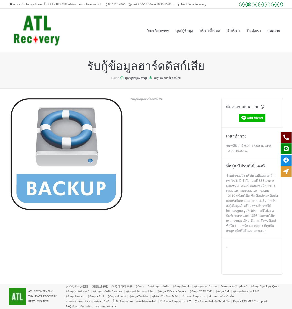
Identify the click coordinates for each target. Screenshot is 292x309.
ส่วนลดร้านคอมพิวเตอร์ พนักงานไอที (87, 301)
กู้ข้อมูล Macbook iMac (140, 291)
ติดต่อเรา (254, 30)
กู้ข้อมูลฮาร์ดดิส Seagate (108, 291)
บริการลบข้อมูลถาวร (193, 296)
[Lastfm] (261, 4)
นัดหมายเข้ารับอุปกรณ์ (233, 286)
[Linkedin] (254, 4)
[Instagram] (248, 4)
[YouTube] (267, 4)
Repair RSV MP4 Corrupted (250, 301)
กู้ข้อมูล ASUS (96, 296)
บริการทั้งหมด (210, 30)
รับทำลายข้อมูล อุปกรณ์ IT (175, 301)
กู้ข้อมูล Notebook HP (246, 291)
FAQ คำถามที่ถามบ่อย (79, 306)
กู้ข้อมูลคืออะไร (181, 286)
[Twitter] (273, 4)
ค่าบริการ (233, 30)
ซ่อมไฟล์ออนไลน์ (146, 301)
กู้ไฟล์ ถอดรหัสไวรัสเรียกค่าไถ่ (212, 301)
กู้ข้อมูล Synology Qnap (265, 286)
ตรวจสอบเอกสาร (106, 306)
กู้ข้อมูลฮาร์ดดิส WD (77, 291)
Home (115, 78)
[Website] (242, 4)
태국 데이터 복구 (122, 286)
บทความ (273, 30)
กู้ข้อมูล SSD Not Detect (171, 291)
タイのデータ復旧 (77, 286)
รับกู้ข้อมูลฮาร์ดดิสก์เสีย (167, 78)
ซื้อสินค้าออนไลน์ (123, 301)
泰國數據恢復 (99, 286)
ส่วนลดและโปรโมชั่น (221, 296)
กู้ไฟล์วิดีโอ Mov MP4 (165, 296)
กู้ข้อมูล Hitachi (117, 296)
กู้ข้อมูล (140, 286)
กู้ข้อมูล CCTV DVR (201, 291)
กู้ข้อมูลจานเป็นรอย (205, 286)
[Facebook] (280, 4)
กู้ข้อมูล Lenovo (75, 296)
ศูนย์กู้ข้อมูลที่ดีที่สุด (136, 78)
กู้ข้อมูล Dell (222, 291)
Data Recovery (157, 30)
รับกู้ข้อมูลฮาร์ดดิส (158, 286)
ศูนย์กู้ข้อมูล (184, 30)
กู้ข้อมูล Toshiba (139, 296)
